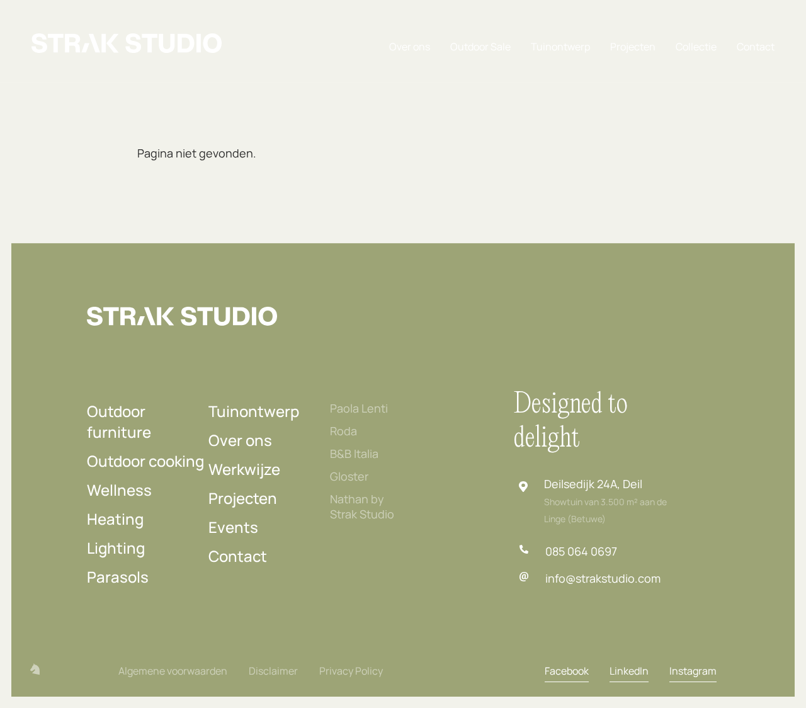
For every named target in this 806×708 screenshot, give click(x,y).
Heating (115, 518)
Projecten (633, 47)
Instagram (693, 671)
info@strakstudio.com (603, 578)
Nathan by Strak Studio (362, 506)
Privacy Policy (351, 671)
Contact (756, 47)
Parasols (118, 576)
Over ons (409, 47)
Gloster (349, 476)
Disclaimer (273, 671)
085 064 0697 (581, 551)
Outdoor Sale (480, 47)
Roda (343, 430)
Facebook (567, 671)
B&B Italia (354, 453)
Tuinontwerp (560, 47)
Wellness (119, 489)
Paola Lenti (359, 408)
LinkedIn (629, 671)
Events (233, 527)
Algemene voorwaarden (172, 671)
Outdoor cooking (145, 460)
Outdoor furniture (119, 421)
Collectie (696, 47)
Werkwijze (244, 469)
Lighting (116, 547)
